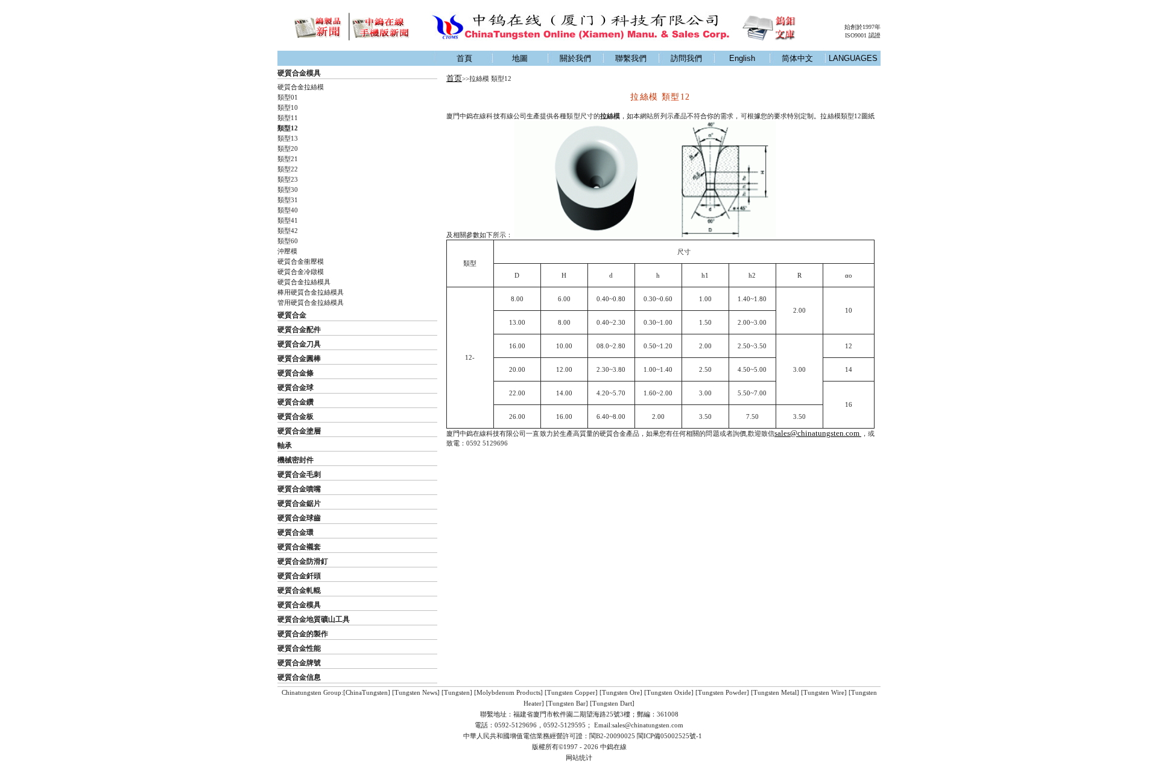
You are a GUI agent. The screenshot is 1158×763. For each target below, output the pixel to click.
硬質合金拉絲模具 (304, 282)
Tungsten (457, 692)
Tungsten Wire (823, 692)
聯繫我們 (631, 58)
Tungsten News (415, 692)
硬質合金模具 (299, 73)
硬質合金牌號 (299, 663)
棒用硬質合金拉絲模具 (310, 292)
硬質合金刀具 (299, 344)
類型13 (287, 138)
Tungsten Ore (621, 692)
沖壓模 (287, 251)
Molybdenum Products (508, 692)
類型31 (287, 199)
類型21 (287, 158)
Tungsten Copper (571, 692)
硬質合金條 (295, 373)
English (742, 58)
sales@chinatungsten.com (817, 433)
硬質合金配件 (299, 329)
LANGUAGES (853, 58)
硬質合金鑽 (295, 402)
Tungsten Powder (722, 692)
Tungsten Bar (567, 703)
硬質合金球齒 (299, 518)
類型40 (287, 210)
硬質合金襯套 (299, 547)
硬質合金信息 (299, 677)
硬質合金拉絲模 (300, 87)
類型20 (287, 148)
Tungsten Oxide (669, 692)
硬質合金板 (295, 416)
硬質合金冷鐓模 (300, 271)
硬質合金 (291, 315)
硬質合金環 (295, 532)
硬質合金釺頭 (299, 576)
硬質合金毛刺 (299, 474)
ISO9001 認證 (863, 35)
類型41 (287, 220)
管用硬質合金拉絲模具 (310, 302)
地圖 (520, 58)
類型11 (287, 117)
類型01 (287, 97)
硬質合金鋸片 (299, 503)
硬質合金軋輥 (299, 590)
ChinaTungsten (367, 692)
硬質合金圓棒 (299, 358)
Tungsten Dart (612, 703)
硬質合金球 (295, 387)
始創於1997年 (862, 27)
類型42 (287, 230)
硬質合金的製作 (302, 634)
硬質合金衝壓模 (300, 261)
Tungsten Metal (775, 692)
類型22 (287, 169)
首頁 (464, 58)
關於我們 (575, 58)
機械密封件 (295, 460)
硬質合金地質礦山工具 (313, 619)
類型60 (287, 240)
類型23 (287, 179)
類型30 (287, 189)
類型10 (287, 107)
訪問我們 (686, 58)
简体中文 (797, 58)
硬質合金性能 (299, 648)
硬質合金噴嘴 (299, 489)
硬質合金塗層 (299, 431)
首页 (454, 78)
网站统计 (579, 757)
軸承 (284, 445)
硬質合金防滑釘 (302, 561)
